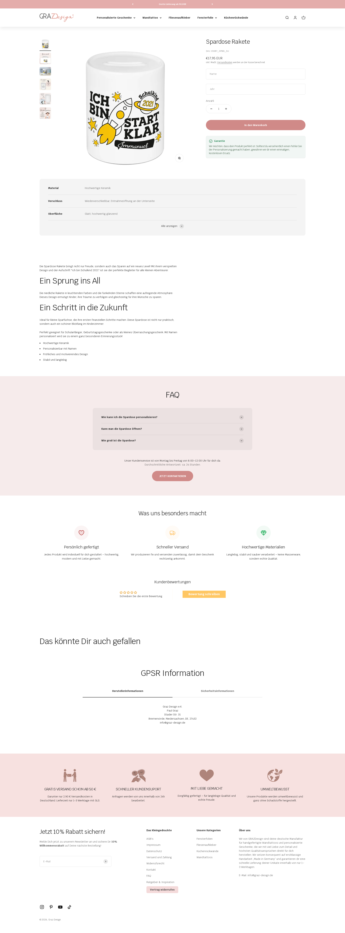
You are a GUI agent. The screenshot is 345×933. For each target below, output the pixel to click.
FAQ (148, 875)
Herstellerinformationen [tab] (127, 691)
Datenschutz (154, 851)
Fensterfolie (205, 17)
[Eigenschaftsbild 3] (45, 113)
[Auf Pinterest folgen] (51, 907)
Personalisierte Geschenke (114, 17)
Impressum (153, 845)
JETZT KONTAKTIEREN (172, 476)
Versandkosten (224, 62)
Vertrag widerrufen (162, 889)
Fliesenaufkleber (179, 17)
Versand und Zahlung (159, 857)
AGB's (149, 838)
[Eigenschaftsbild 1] (45, 85)
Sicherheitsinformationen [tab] (217, 691)
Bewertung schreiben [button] (204, 594)
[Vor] (212, 4)
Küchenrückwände (236, 17)
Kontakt (151, 869)
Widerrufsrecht (155, 863)
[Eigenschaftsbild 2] (45, 99)
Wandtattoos (205, 857)
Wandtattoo (150, 17)
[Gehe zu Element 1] (45, 44)
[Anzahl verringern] (211, 108)
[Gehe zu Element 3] (45, 72)
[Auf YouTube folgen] (60, 907)
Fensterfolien (205, 838)
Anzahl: (210, 100)
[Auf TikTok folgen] (69, 907)
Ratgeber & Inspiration (160, 882)
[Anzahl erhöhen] (226, 108)
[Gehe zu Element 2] (45, 59)
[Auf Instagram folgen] (42, 907)
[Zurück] (132, 4)
